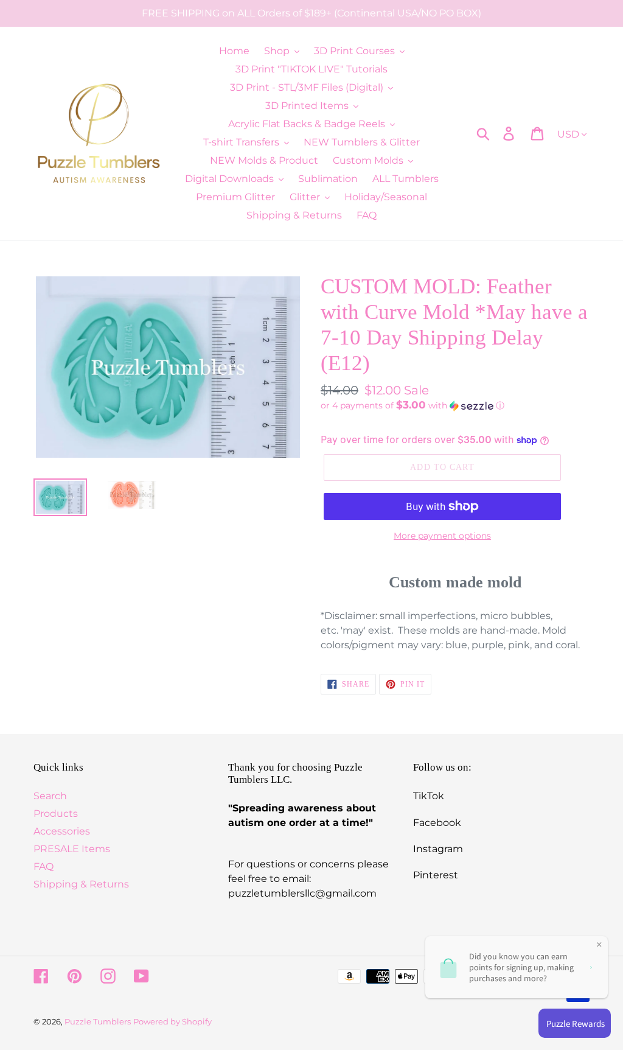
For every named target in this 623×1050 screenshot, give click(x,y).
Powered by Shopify (172, 1021)
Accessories (61, 831)
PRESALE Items (71, 849)
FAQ (43, 866)
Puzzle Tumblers (97, 1021)
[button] (455, 405)
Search (50, 796)
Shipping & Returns (81, 884)
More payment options (442, 535)
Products (55, 813)
